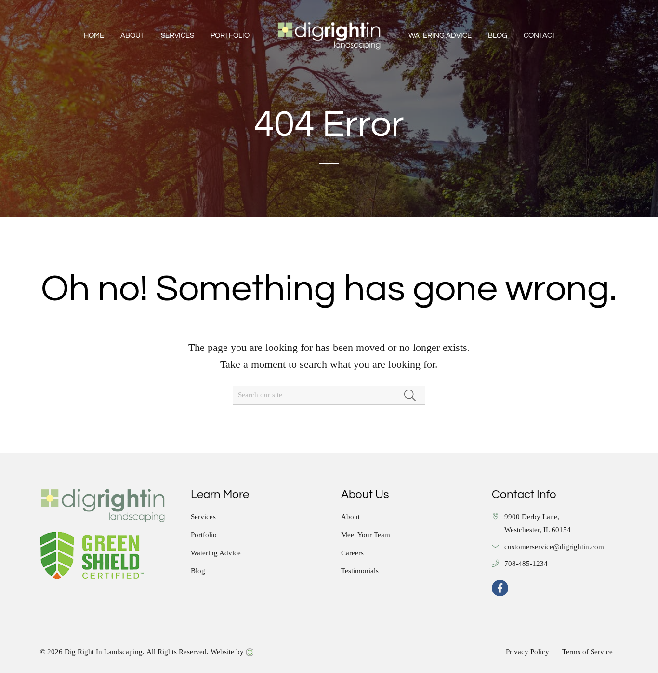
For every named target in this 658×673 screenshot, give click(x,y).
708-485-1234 (526, 564)
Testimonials (360, 571)
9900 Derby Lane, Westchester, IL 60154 (537, 523)
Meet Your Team (365, 535)
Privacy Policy (527, 652)
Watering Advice (216, 553)
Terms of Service (587, 652)
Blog (198, 571)
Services (203, 517)
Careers (352, 553)
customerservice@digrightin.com (554, 547)
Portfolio (204, 535)
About (350, 517)
